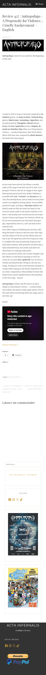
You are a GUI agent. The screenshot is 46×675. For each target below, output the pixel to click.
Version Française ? (10, 345)
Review (18, 377)
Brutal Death (11, 377)
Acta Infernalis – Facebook (23, 475)
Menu (40, 4)
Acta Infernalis (16, 4)
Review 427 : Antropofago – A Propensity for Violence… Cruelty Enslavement (12, 389)
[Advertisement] (23, 86)
